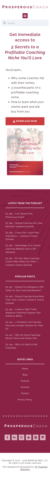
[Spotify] (35, 437)
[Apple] (28, 437)
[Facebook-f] (7, 437)
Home (25, 368)
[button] (25, 15)
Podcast (25, 381)
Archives (25, 387)
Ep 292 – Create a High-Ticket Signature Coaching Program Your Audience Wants (23, 312)
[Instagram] (21, 437)
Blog (25, 375)
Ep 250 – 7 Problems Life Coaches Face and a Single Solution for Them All (24, 325)
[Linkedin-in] (14, 437)
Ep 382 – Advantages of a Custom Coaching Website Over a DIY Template (23, 248)
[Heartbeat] (43, 437)
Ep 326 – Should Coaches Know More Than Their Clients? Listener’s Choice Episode (25, 299)
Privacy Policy (25, 400)
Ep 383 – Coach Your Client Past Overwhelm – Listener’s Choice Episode (22, 236)
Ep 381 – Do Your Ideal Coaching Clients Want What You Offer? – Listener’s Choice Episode (22, 261)
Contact (25, 393)
